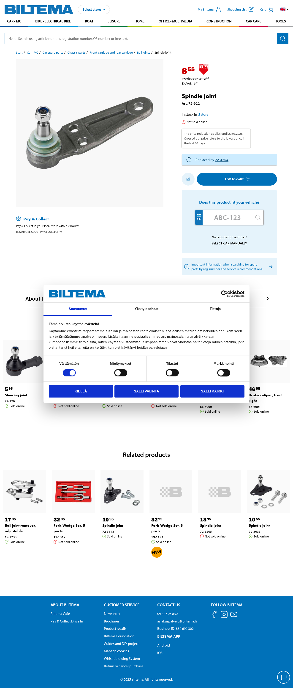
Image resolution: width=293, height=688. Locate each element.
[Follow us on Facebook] (214, 615)
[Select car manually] (270, 267)
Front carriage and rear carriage (111, 52)
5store (203, 114)
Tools (280, 21)
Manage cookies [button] (116, 651)
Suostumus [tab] (78, 309)
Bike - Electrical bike (53, 21)
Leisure (114, 21)
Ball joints (143, 52)
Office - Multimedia (175, 21)
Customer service (121, 604)
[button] (284, 9)
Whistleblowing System (122, 658)
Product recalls (115, 628)
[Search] (282, 38)
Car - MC (14, 21)
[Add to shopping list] (188, 179)
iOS (160, 652)
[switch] (120, 372)
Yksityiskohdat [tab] (146, 309)
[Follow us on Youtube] (233, 616)
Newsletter (112, 613)
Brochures (111, 621)
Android (163, 645)
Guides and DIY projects (122, 643)
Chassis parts (76, 52)
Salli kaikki (212, 391)
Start (19, 52)
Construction (219, 21)
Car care (253, 21)
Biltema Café (60, 613)
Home (139, 21)
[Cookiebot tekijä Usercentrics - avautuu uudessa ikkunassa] (224, 293)
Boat (89, 21)
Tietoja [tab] (215, 309)
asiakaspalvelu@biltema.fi (177, 621)
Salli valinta (146, 391)
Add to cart (234, 179)
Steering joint (16, 395)
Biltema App (168, 636)
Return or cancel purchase (123, 666)
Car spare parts (53, 52)
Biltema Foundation (119, 636)
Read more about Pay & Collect (37, 231)
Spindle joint (112, 525)
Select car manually (229, 243)
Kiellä (81, 391)
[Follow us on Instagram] (224, 615)
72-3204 (221, 159)
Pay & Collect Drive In (67, 621)
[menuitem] (14, 21)
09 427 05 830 (167, 613)
